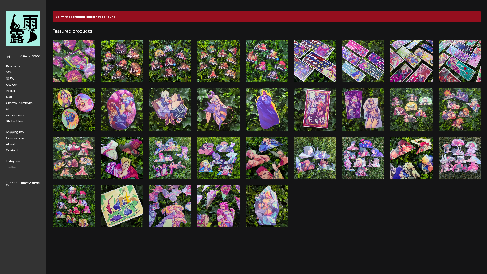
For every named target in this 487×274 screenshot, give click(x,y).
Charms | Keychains (19, 103)
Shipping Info (15, 132)
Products (13, 66)
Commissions (15, 138)
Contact (12, 150)
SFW (9, 72)
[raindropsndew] (23, 28)
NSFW (10, 78)
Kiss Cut (11, 85)
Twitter (11, 167)
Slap (9, 97)
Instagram (13, 161)
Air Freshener (15, 115)
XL (8, 109)
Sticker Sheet (15, 121)
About (10, 144)
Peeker (10, 91)
